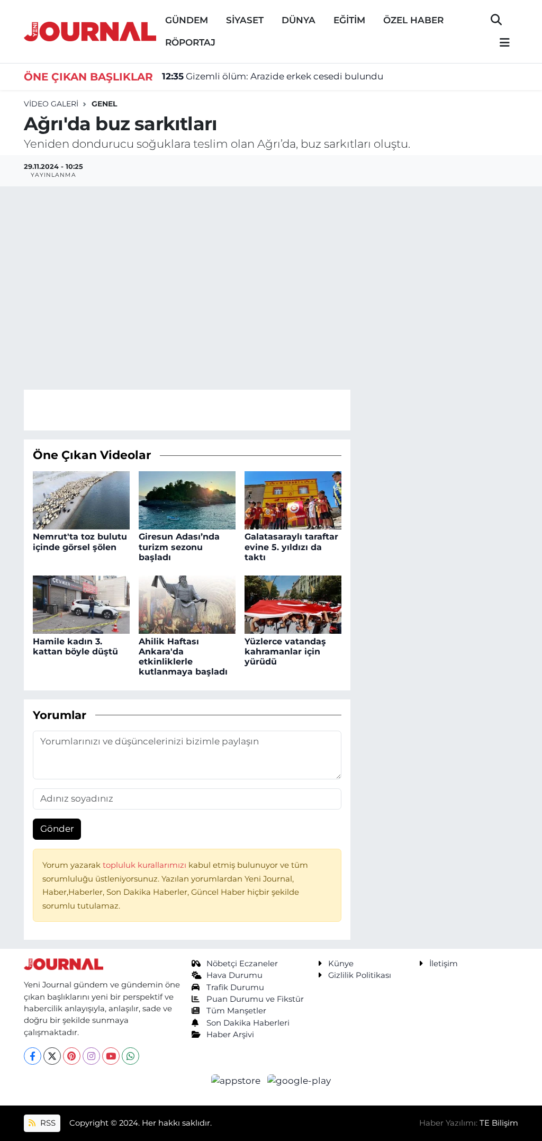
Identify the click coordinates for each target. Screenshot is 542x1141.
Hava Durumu (234, 975)
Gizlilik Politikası (359, 975)
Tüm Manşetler (236, 1011)
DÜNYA (298, 20)
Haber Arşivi (230, 1034)
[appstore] (237, 1080)
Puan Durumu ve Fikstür (255, 999)
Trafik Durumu (235, 987)
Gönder (57, 828)
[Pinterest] (71, 1056)
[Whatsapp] (130, 1056)
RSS (47, 1123)
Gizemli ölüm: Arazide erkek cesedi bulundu (272, 76)
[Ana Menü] (500, 43)
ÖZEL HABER (413, 20)
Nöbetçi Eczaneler (242, 963)
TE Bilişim (499, 1123)
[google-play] (299, 1080)
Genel (104, 104)
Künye (341, 963)
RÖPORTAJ (190, 42)
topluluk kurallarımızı (145, 865)
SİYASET (245, 20)
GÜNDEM (186, 20)
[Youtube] (111, 1056)
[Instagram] (91, 1056)
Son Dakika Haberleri (248, 1023)
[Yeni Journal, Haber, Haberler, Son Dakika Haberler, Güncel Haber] (90, 30)
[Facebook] (32, 1056)
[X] (52, 1056)
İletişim (443, 963)
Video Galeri (51, 104)
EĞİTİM (349, 20)
